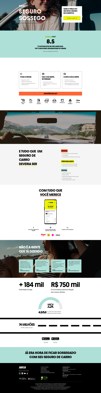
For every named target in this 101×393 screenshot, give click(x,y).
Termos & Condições (45, 366)
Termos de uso (43, 368)
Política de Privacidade (45, 371)
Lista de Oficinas (44, 369)
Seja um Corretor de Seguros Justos (47, 372)
